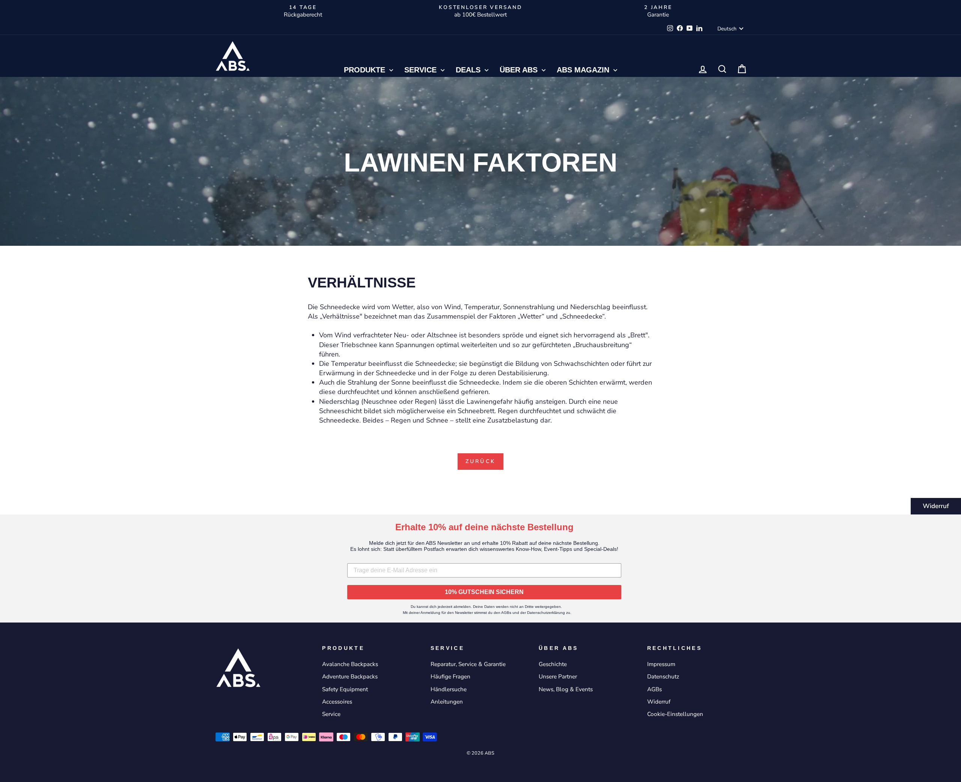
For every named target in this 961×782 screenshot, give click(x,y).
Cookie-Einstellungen (675, 714)
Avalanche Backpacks (350, 664)
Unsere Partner (558, 676)
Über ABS (520, 70)
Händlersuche (449, 689)
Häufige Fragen (450, 676)
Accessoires (337, 701)
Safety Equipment (345, 689)
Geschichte (553, 664)
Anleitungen (447, 701)
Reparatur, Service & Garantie (468, 664)
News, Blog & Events (566, 689)
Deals (469, 70)
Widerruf (936, 506)
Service (421, 70)
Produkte (365, 70)
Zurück (480, 461)
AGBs (654, 689)
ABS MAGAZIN (584, 70)
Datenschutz (663, 676)
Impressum (661, 664)
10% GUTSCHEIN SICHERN (484, 592)
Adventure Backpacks (350, 676)
